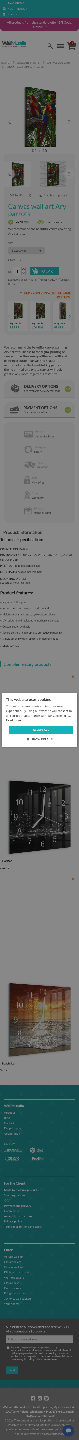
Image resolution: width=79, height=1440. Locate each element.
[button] (40, 739)
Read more (13, 720)
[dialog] (39, 720)
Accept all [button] (41, 729)
